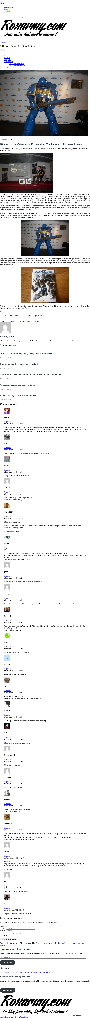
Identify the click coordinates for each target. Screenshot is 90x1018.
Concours (12, 321)
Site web (3, 931)
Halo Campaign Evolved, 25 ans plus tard (19, 364)
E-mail (2, 928)
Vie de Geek (50, 972)
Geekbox (15, 972)
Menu (2, 3)
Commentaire (4, 935)
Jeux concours (9, 7)
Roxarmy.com (5, 42)
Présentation (29, 321)
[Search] (21, 17)
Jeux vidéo (20, 321)
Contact (7, 11)
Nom (2, 926)
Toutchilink (42, 972)
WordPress (24, 1017)
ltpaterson (34, 972)
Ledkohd (27, 972)
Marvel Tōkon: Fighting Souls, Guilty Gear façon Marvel (26, 353)
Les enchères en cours (16, 64)
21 (35, 321)
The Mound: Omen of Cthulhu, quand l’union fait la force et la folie (30, 374)
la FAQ (11, 68)
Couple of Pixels (6, 972)
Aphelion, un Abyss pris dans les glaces (17, 385)
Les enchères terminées (17, 66)
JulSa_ (21, 972)
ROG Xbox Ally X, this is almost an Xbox (19, 395)
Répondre (7, 422)
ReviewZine (4, 1017)
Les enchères (8, 62)
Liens (6, 9)
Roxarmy (40, 321)
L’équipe (7, 13)
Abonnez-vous (8, 963)
